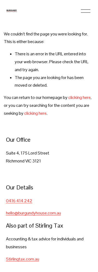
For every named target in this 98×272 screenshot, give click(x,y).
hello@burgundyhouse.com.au (33, 213)
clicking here (79, 97)
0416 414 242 (19, 201)
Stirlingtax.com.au (22, 259)
